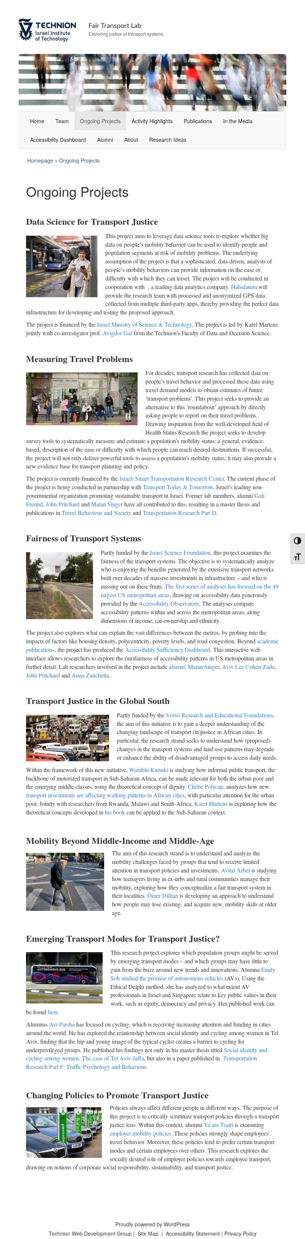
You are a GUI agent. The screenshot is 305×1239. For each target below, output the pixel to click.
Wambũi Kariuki (148, 770)
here (53, 1012)
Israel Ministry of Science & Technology (144, 324)
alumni (177, 666)
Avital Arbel (235, 870)
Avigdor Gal (117, 333)
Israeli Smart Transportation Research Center (171, 478)
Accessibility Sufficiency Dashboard (167, 649)
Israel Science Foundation (180, 552)
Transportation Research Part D (179, 512)
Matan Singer (107, 504)
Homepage (40, 160)
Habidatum (244, 287)
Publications (198, 121)
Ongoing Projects (100, 121)
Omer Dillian (163, 895)
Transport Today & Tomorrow (178, 487)
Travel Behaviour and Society (96, 512)
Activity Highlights (152, 121)
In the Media (238, 121)
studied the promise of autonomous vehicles (172, 978)
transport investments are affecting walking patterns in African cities (105, 795)
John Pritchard (63, 504)
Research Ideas (167, 139)
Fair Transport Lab (115, 26)
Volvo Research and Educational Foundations (219, 715)
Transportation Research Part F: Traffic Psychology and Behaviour (141, 1062)
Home (37, 121)
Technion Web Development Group (90, 1233)
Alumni (105, 139)
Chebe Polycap (205, 786)
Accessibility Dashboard (58, 139)
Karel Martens (211, 803)
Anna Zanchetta (90, 675)
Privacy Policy (240, 1233)
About (131, 139)
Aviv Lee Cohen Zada (248, 666)
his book (115, 812)
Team (62, 121)
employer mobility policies (140, 1133)
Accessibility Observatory (169, 603)
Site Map (148, 1233)
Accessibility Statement (193, 1233)
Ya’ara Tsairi (218, 1124)
